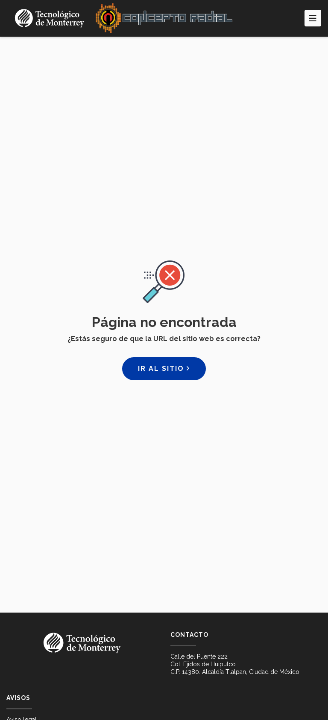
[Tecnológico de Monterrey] (49, 18)
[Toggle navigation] (313, 18)
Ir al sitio (162, 368)
